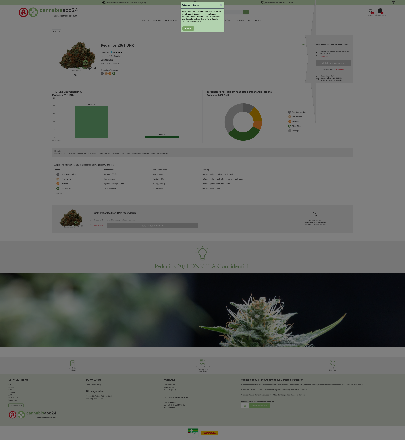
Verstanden (188, 28)
